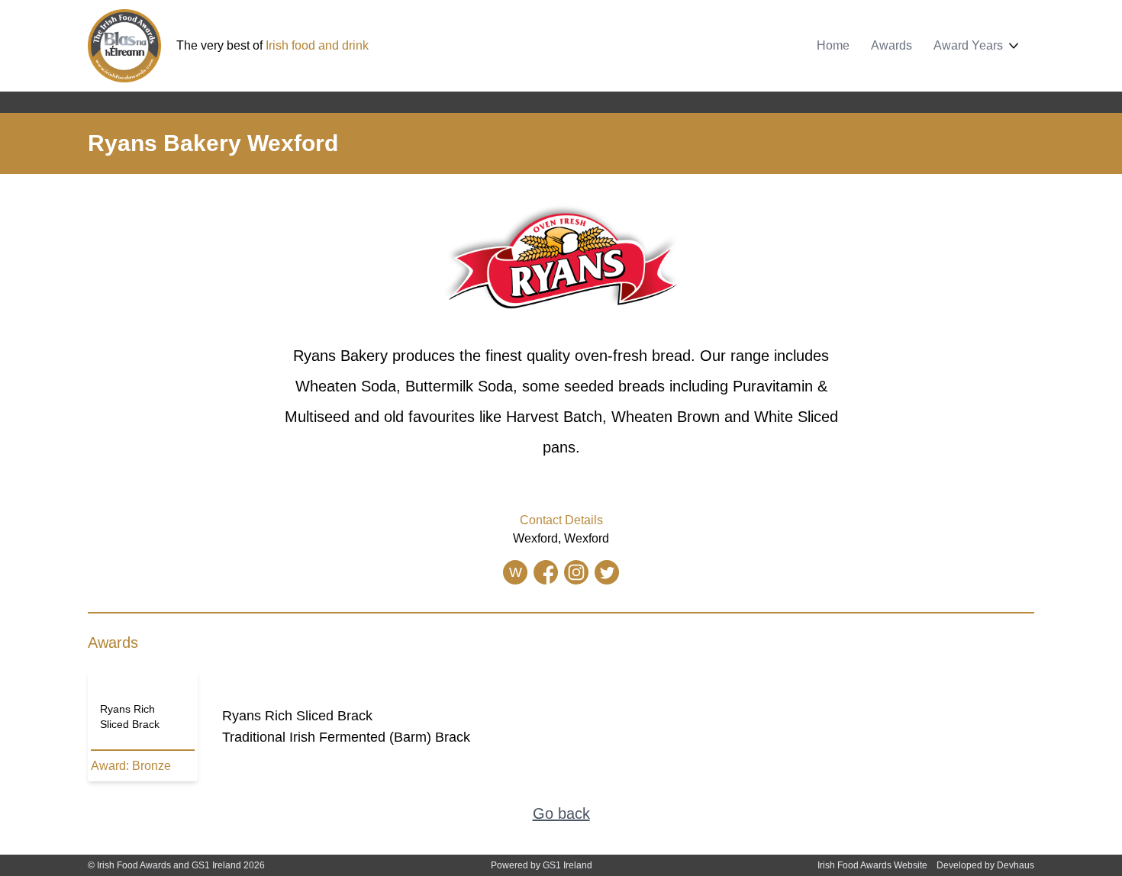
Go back (561, 813)
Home (833, 45)
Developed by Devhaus (985, 865)
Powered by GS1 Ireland (541, 865)
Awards (891, 45)
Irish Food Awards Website (872, 865)
